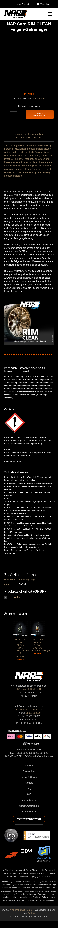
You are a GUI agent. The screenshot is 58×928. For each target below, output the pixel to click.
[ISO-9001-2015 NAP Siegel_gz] (11, 829)
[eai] (44, 847)
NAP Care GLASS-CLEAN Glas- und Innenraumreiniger (41, 645)
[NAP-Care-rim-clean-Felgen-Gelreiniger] (29, 62)
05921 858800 (33, 713)
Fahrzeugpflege (36, 134)
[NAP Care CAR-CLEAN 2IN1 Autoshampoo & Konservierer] (20, 623)
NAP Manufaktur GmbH (29, 689)
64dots (31, 913)
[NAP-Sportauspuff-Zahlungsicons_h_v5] (29, 730)
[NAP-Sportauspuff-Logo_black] (15, 11)
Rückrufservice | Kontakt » (29, 709)
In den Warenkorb (39, 114)
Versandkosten (39, 98)
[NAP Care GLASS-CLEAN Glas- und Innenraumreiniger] (37, 623)
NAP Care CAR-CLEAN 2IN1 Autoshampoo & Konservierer (22, 648)
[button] (29, 597)
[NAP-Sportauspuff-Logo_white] (29, 672)
